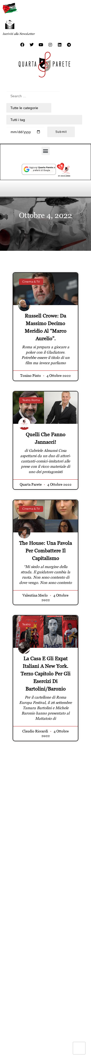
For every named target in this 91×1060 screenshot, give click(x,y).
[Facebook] (22, 45)
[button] (45, 151)
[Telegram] (69, 45)
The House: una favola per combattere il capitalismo (45, 550)
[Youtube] (41, 45)
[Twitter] (32, 45)
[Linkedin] (60, 45)
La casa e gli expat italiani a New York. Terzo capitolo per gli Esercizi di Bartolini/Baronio (46, 674)
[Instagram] (50, 45)
